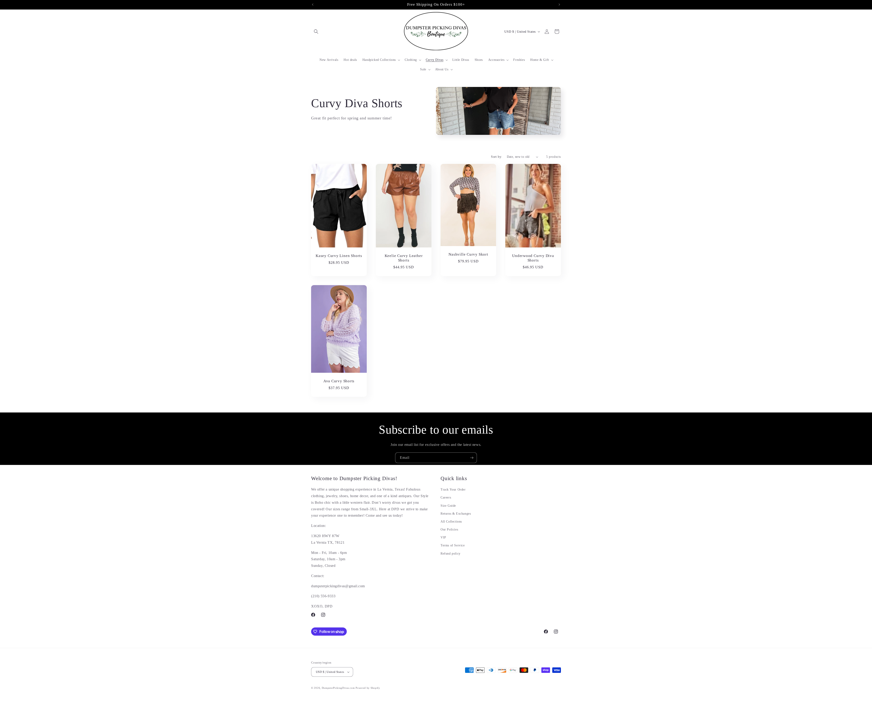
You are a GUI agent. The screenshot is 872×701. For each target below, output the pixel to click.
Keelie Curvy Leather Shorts (404, 258)
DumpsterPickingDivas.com (338, 687)
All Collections (451, 521)
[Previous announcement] (313, 4)
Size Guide (448, 505)
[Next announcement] (559, 4)
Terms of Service (453, 545)
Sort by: (496, 156)
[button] (316, 32)
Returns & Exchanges (456, 513)
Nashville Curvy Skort (468, 254)
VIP (443, 537)
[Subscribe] (472, 457)
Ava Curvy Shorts (338, 381)
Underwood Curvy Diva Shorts (533, 258)
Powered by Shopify (368, 687)
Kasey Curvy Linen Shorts (339, 256)
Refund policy (451, 553)
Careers (446, 497)
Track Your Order (453, 489)
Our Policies (449, 529)
